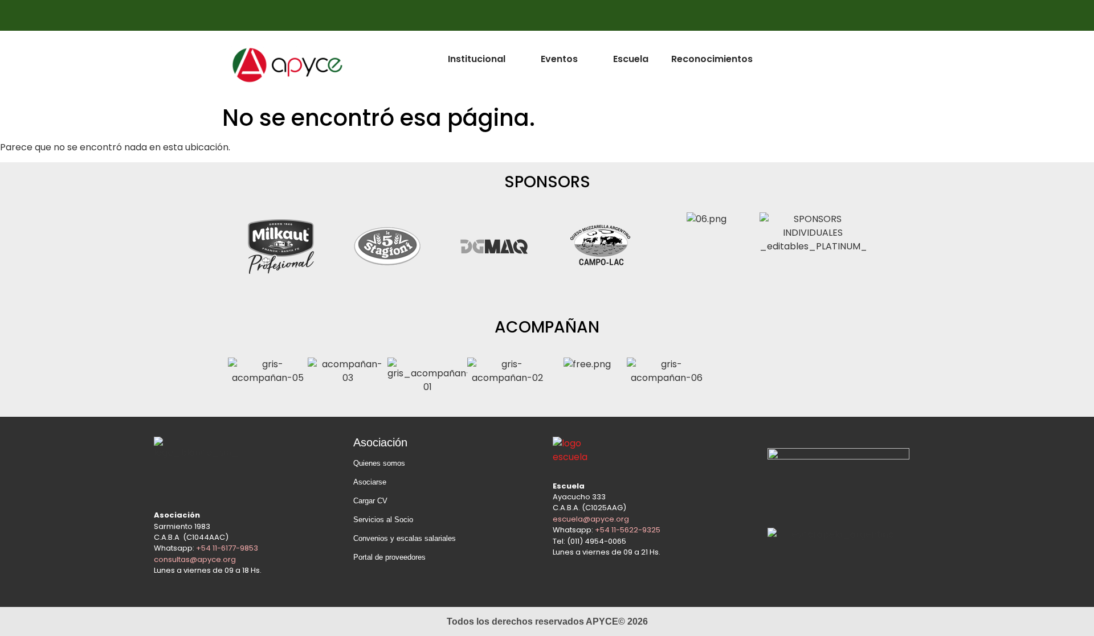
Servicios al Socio (383, 519)
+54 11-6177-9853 (227, 548)
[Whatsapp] (856, 15)
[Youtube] (834, 15)
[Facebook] (789, 15)
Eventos (559, 58)
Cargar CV (370, 501)
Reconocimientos (712, 58)
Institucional (476, 58)
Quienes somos (379, 463)
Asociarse (369, 482)
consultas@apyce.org (195, 559)
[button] (239, 248)
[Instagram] (812, 15)
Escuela (630, 58)
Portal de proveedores (389, 557)
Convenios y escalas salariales (404, 538)
